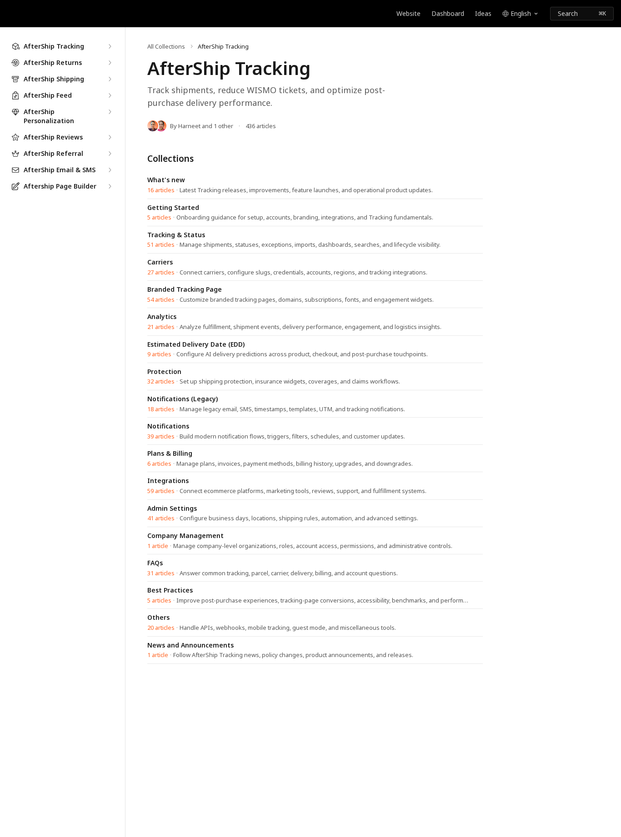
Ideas (483, 13)
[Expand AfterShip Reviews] (109, 137)
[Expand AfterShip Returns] (109, 62)
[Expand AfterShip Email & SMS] (109, 170)
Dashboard (447, 13)
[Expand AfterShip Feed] (109, 95)
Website (408, 13)
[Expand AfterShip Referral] (109, 153)
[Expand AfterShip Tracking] (109, 46)
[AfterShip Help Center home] (9, 13)
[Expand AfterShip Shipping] (109, 79)
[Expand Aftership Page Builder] (109, 186)
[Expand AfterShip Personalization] (109, 111)
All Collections (166, 46)
